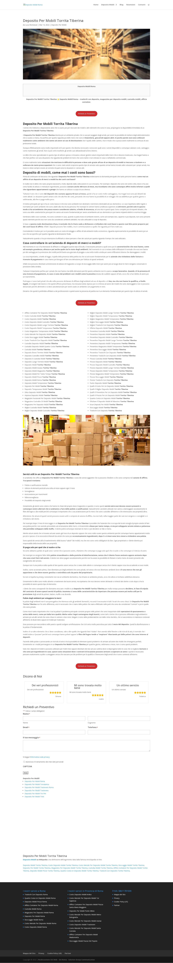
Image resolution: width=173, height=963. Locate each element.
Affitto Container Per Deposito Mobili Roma (41, 905)
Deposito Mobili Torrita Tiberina (35, 865)
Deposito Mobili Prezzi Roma (36, 902)
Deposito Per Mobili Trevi (34, 796)
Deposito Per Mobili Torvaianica (37, 784)
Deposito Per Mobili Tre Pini (35, 793)
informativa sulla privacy (40, 757)
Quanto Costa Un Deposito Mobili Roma (40, 898)
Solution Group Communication (81, 960)
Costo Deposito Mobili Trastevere (82, 924)
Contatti (141, 5)
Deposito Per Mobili (58, 25)
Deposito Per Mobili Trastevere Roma (39, 787)
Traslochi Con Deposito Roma (36, 894)
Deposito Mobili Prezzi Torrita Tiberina (44, 871)
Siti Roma (63, 960)
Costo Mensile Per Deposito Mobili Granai (85, 921)
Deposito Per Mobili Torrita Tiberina (36, 868)
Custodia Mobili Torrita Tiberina (101, 868)
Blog (121, 5)
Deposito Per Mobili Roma (35, 781)
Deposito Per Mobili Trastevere (36, 790)
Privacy (116, 898)
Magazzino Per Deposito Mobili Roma (39, 912)
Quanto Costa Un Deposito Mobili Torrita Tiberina (79, 871)
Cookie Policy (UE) (121, 902)
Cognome (92, 722)
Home (95, 5)
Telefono (93, 727)
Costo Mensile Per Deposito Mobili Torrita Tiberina (98, 865)
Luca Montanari (31, 25)
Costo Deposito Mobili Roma (36, 927)
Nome (25, 722)
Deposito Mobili (107, 5)
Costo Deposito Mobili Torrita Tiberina (63, 865)
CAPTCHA (27, 766)
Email (26, 727)
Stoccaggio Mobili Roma (34, 920)
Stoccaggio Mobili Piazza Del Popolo (83, 941)
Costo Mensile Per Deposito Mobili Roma (40, 923)
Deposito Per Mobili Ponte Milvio (82, 911)
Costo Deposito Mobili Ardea (80, 894)
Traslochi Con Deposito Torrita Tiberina (114, 871)
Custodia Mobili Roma (33, 909)
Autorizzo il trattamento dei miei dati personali (44, 762)
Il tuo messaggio (31, 737)
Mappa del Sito (119, 894)
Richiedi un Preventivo (86, 113)
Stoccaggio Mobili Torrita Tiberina (131, 865)
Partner (117, 905)
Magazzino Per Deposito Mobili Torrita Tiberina (69, 868)
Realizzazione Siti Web (47, 960)
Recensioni (130, 5)
